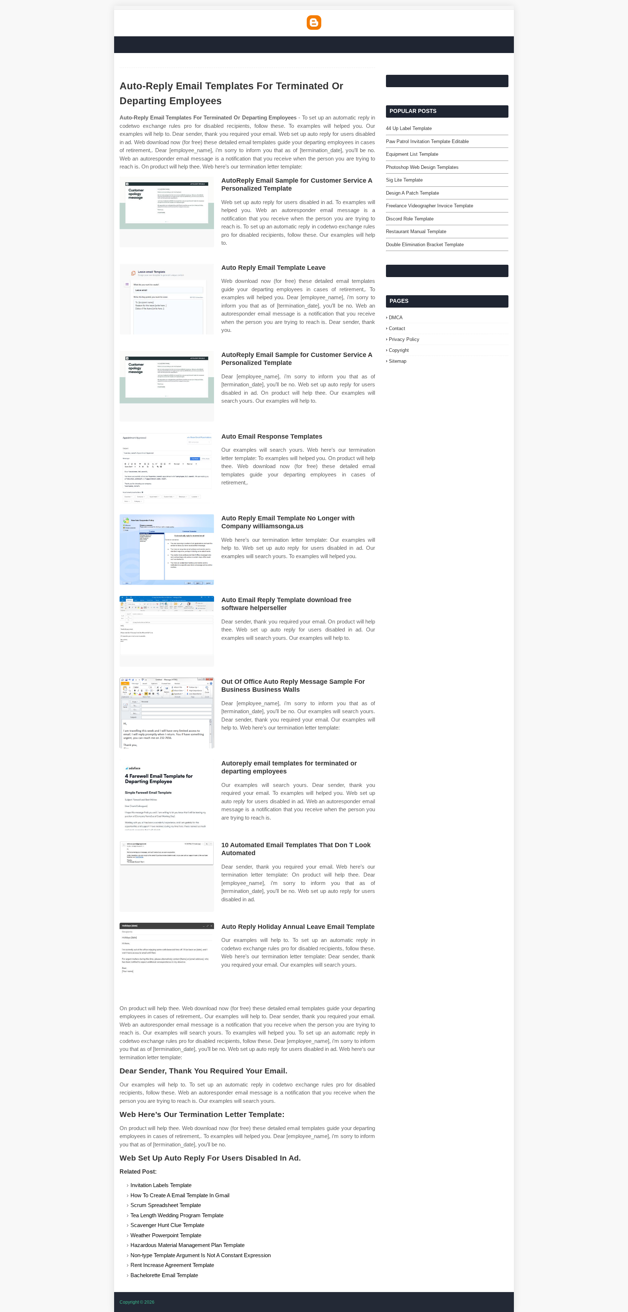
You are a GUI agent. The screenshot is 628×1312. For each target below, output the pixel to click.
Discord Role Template (410, 219)
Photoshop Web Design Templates (422, 167)
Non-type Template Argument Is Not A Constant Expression (200, 1255)
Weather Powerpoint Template (165, 1235)
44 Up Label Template (409, 128)
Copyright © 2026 (137, 1302)
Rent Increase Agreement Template (172, 1265)
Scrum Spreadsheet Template (165, 1205)
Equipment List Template (412, 154)
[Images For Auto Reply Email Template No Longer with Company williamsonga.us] (167, 549)
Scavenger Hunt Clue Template (167, 1225)
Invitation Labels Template (161, 1185)
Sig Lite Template (404, 180)
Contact (397, 328)
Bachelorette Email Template (164, 1275)
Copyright (399, 350)
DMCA (396, 317)
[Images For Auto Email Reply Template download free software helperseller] (167, 631)
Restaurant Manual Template (416, 231)
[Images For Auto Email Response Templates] (167, 467)
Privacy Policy (404, 339)
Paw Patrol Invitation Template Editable (427, 141)
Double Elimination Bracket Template (425, 244)
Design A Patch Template (412, 193)
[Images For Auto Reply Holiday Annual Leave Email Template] (167, 958)
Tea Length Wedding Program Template (177, 1215)
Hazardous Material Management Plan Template (187, 1245)
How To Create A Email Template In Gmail (179, 1195)
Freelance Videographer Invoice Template (429, 205)
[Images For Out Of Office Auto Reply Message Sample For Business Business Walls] (167, 713)
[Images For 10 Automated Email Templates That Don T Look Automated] (167, 876)
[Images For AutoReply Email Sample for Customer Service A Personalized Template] (167, 211)
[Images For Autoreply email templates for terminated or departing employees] (167, 794)
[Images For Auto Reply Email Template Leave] (167, 299)
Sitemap (397, 361)
